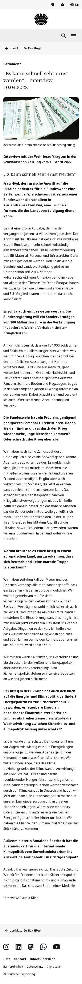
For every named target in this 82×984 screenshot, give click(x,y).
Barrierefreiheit (13, 966)
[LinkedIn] (18, 947)
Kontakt (20, 959)
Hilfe (7, 959)
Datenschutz (35, 966)
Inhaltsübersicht (42, 959)
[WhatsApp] (43, 947)
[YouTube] (57, 947)
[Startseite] (41, 19)
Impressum (54, 966)
